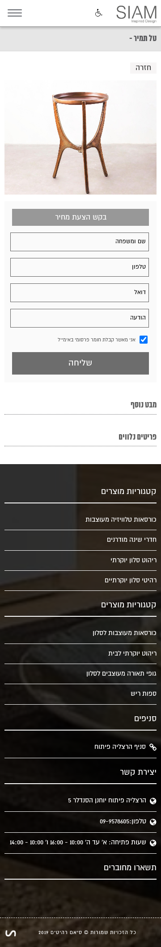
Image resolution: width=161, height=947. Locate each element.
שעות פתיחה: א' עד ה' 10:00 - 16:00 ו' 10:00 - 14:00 (78, 842)
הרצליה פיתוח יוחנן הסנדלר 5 (107, 800)
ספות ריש (144, 694)
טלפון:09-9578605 (123, 821)
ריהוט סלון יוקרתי (133, 560)
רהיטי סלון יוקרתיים (131, 580)
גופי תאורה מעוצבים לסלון (121, 674)
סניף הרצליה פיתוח (120, 747)
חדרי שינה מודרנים (132, 540)
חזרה (143, 68)
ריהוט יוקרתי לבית (132, 653)
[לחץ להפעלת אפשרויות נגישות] (98, 13)
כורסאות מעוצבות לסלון (125, 633)
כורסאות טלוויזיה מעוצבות (121, 520)
